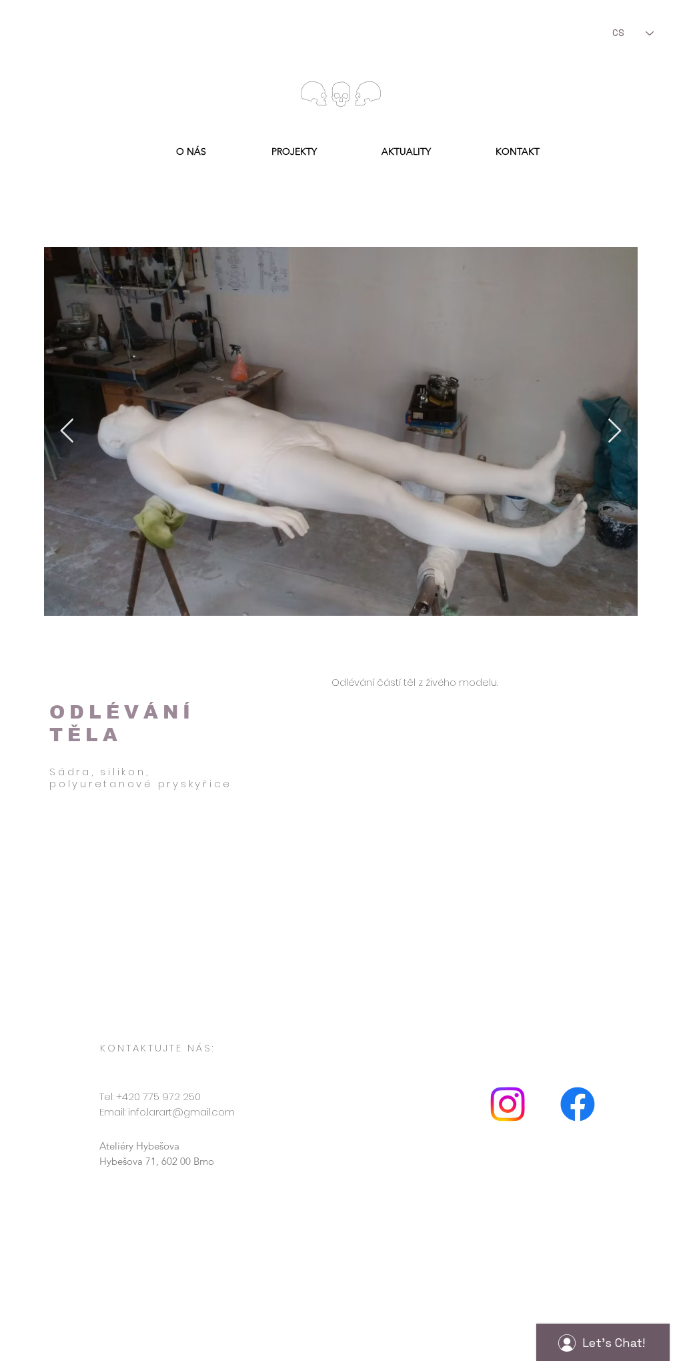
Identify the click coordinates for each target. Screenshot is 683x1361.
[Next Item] (614, 431)
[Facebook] (577, 1104)
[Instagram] (507, 1104)
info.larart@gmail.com (181, 1112)
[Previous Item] (67, 431)
